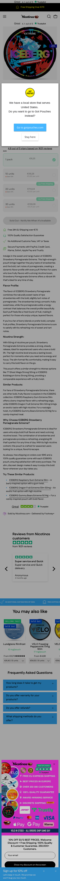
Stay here (30, 137)
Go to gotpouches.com (30, 127)
